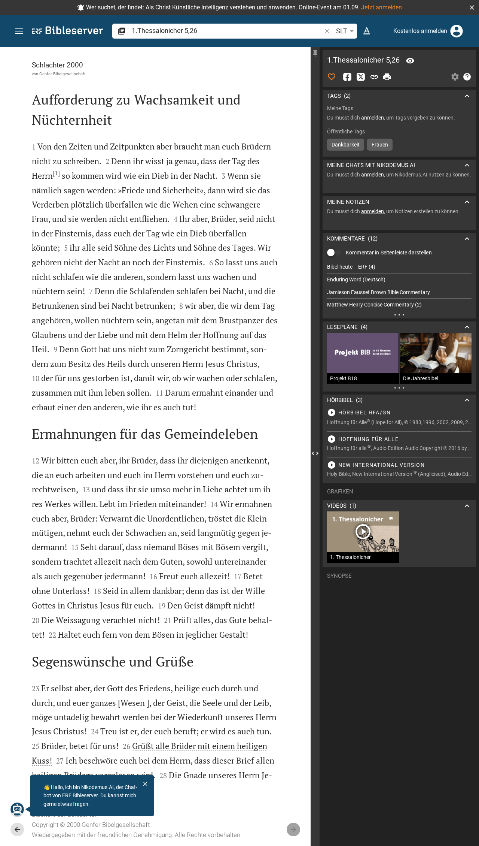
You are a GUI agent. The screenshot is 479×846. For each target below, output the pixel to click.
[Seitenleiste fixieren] (315, 53)
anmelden (372, 118)
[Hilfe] (467, 77)
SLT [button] (341, 31)
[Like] (332, 77)
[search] (227, 30)
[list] (399, 286)
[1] (56, 173)
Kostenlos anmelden (420, 30)
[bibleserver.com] (67, 32)
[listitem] (399, 267)
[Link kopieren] (374, 77)
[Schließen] (145, 783)
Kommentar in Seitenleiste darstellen (389, 253)
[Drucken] (387, 77)
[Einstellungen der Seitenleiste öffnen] (455, 77)
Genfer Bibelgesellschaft (62, 73)
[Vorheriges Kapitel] (17, 829)
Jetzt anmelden (381, 7)
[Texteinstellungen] (366, 31)
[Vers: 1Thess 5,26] (410, 61)
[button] (472, 7)
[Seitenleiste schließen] (315, 453)
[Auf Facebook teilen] (347, 77)
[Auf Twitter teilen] (361, 77)
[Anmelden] (456, 31)
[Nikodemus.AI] (17, 809)
